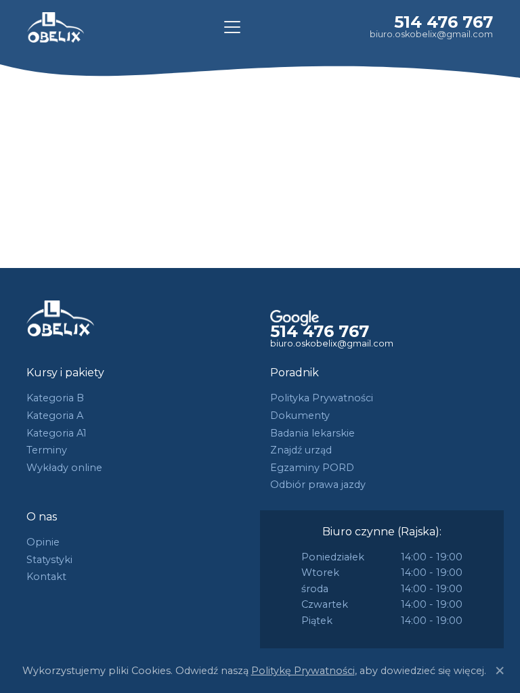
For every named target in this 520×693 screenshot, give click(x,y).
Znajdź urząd (301, 450)
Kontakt (46, 577)
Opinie (43, 542)
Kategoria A (54, 415)
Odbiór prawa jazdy (318, 484)
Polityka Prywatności (321, 398)
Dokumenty (300, 415)
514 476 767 (443, 22)
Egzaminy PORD (312, 468)
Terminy (46, 450)
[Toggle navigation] (232, 27)
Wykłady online (64, 468)
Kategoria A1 (56, 433)
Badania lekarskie (312, 433)
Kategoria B (55, 398)
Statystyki (49, 560)
